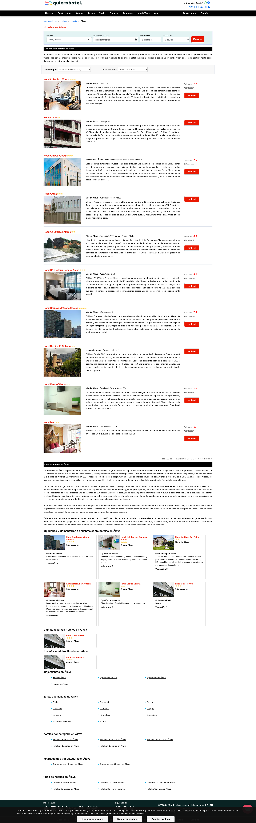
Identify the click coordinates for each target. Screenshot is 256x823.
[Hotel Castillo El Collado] (62, 362)
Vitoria (103, 721)
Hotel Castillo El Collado (57, 346)
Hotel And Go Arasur (55, 155)
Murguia (150, 708)
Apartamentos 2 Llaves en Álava (68, 764)
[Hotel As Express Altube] (62, 248)
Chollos (102, 13)
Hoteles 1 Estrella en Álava (65, 739)
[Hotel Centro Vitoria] (62, 400)
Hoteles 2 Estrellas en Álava (113, 739)
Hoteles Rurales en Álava (64, 782)
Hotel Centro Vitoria (55, 384)
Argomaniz (105, 702)
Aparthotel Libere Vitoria (78, 584)
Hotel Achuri (50, 117)
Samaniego (152, 715)
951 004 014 (199, 7)
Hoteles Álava (59, 677)
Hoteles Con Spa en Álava (159, 789)
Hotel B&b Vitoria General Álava (61, 270)
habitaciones (145, 35)
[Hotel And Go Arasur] (62, 171)
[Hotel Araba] (62, 210)
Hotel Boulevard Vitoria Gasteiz (61, 308)
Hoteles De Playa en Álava (112, 789)
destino (50, 35)
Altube (56, 702)
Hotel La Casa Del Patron (187, 537)
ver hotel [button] (192, 95)
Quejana (57, 715)
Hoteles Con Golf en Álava (112, 782)
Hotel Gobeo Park (184, 584)
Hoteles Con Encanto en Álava (161, 782)
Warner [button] (79, 13)
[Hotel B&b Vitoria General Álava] (62, 286)
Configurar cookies (92, 819)
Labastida (57, 708)
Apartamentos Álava (156, 677)
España (74, 21)
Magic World (144, 13)
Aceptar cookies (160, 819)
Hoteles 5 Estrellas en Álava (113, 746)
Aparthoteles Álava (108, 677)
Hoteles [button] (49, 13)
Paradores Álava (60, 684)
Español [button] (205, 13)
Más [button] (156, 13)
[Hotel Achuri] (62, 133)
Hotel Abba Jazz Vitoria (56, 79)
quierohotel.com (50, 21)
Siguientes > (206, 459)
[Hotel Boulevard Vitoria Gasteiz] (62, 324)
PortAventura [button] (64, 13)
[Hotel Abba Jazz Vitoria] (62, 95)
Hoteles (64, 21)
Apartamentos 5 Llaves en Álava (115, 764)
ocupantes (167, 35)
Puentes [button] (114, 13)
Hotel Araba (50, 194)
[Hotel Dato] (62, 438)
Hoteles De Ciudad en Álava (66, 789)
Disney (91, 13)
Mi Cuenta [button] (190, 13)
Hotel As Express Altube (57, 232)
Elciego (150, 702)
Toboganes (128, 13)
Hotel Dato (49, 422)
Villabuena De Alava (62, 721)
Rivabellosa (105, 715)
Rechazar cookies (127, 819)
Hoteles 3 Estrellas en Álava (160, 739)
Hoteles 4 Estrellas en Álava (66, 746)
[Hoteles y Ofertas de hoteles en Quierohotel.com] (63, 3)
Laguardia (104, 708)
